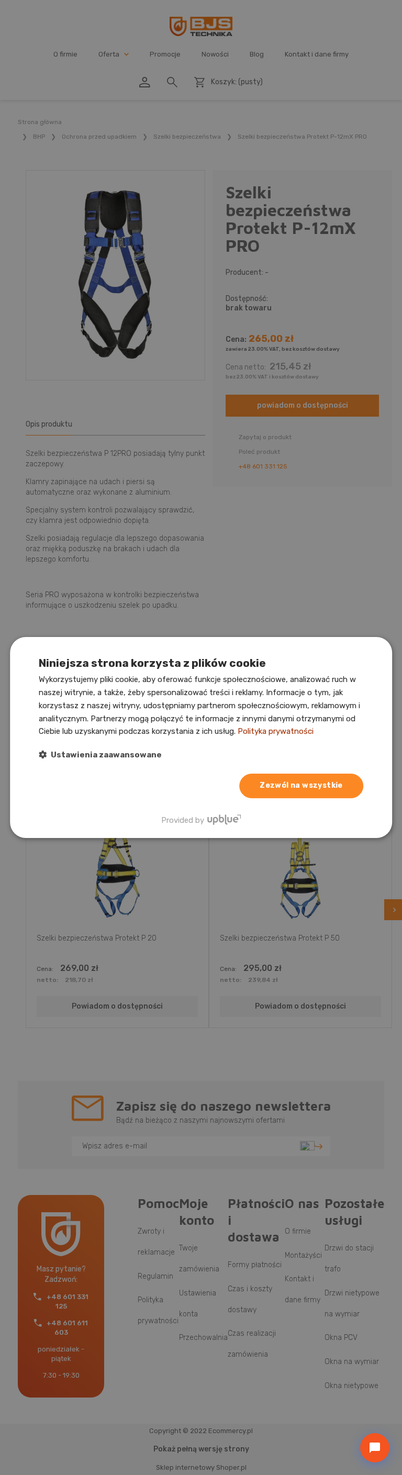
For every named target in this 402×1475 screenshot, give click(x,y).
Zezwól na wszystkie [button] (301, 785)
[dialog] (201, 737)
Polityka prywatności (276, 731)
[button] (100, 754)
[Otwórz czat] (374, 1447)
